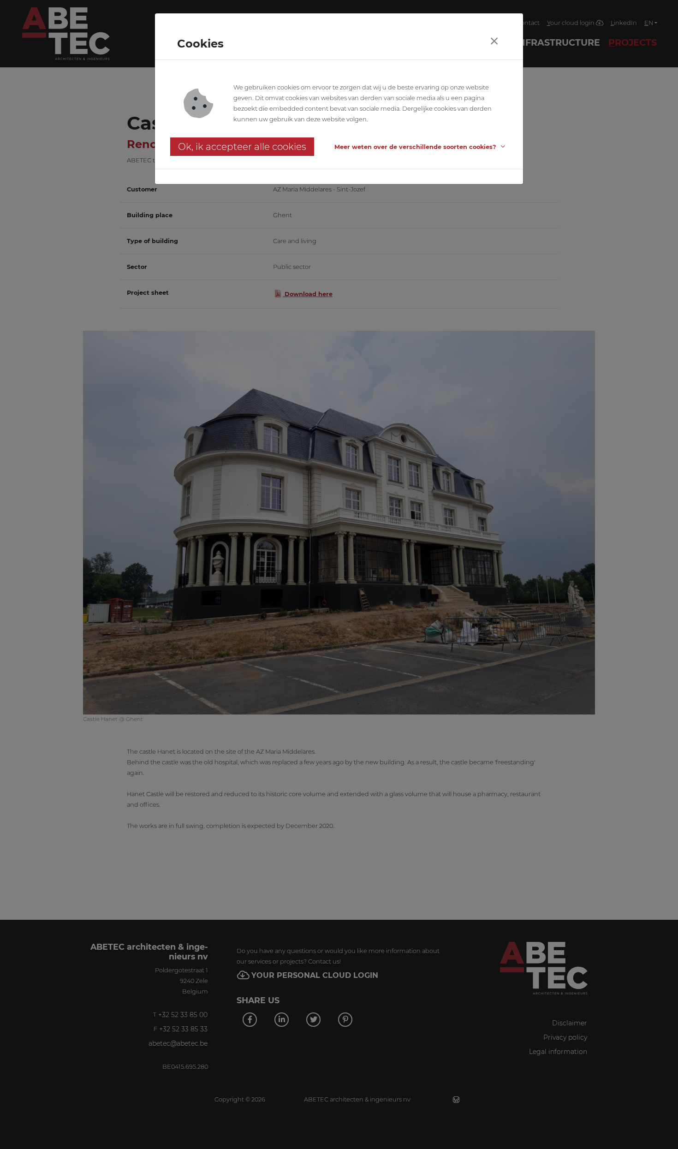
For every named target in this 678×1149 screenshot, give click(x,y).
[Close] (494, 41)
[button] (421, 147)
